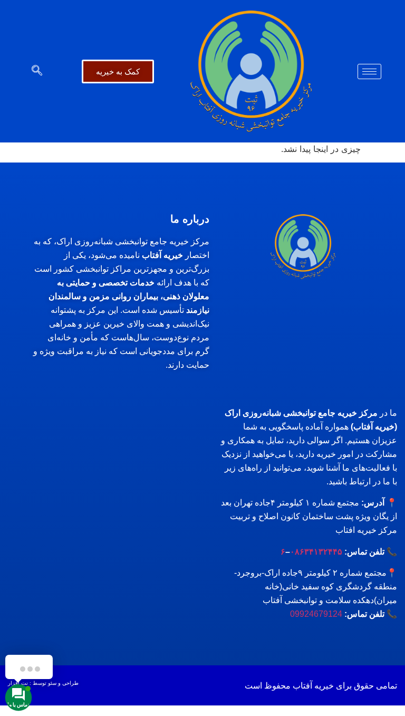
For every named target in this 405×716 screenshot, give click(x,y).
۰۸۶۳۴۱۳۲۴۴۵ (316, 551)
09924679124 (316, 613)
